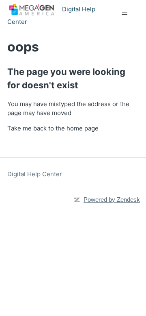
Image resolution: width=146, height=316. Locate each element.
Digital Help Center (34, 174)
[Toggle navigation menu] (124, 14)
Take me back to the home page (53, 128)
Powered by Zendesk (112, 199)
